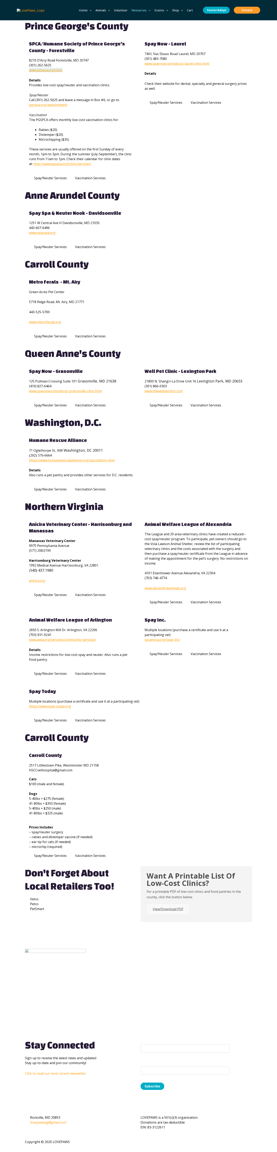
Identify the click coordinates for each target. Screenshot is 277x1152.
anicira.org (37, 580)
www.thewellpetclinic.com (164, 391)
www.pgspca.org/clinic (45, 70)
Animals (101, 10)
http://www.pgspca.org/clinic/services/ (62, 164)
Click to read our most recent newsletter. (56, 1073)
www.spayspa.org (42, 232)
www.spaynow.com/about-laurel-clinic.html (177, 63)
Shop (175, 10)
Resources (139, 10)
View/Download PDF (168, 909)
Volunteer (121, 10)
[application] (89, 10)
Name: (145, 1041)
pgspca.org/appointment (48, 105)
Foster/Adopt (217, 10)
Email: (145, 1063)
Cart (190, 10)
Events (159, 10)
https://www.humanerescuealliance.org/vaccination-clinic (72, 460)
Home (83, 10)
